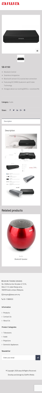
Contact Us (7, 316)
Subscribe (38, 357)
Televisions (7, 332)
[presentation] (3, 242)
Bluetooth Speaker (21, 259)
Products (6, 312)
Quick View (21, 247)
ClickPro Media (29, 374)
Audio (11, 102)
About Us (6, 320)
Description (8, 121)
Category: (5, 102)
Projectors (7, 340)
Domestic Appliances (10, 344)
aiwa (20, 370)
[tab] (21, 121)
